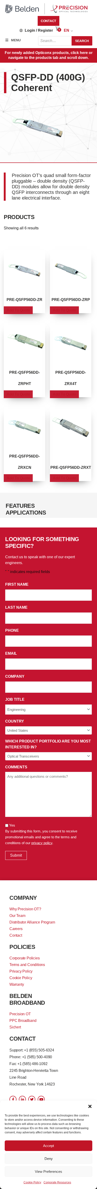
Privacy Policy (20, 971)
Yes (12, 825)
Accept (48, 1146)
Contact (15, 935)
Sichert (15, 1027)
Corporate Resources (57, 1182)
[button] (90, 1106)
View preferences (48, 1172)
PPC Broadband (22, 1021)
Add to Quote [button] (18, 310)
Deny (48, 1159)
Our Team (17, 916)
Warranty (16, 984)
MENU (16, 40)
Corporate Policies (24, 958)
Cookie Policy (32, 1182)
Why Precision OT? (25, 909)
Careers (16, 929)
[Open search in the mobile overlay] (65, 41)
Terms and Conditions (27, 965)
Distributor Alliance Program (32, 922)
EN (66, 30)
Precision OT (20, 1014)
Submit (16, 855)
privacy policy (41, 843)
